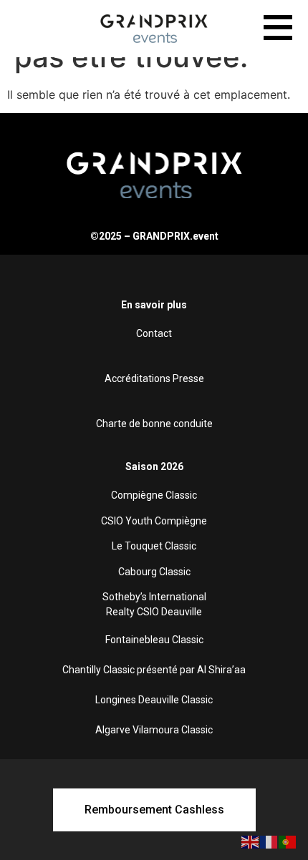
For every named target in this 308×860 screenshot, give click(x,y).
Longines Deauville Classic (154, 699)
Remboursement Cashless (154, 809)
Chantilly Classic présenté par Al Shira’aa (154, 669)
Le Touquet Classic (154, 546)
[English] (250, 841)
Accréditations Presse (154, 378)
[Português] (288, 841)
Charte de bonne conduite (154, 423)
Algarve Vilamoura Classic (154, 730)
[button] (277, 30)
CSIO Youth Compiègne (154, 521)
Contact (154, 333)
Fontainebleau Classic (154, 639)
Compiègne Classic (154, 495)
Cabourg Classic (154, 571)
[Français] (269, 841)
